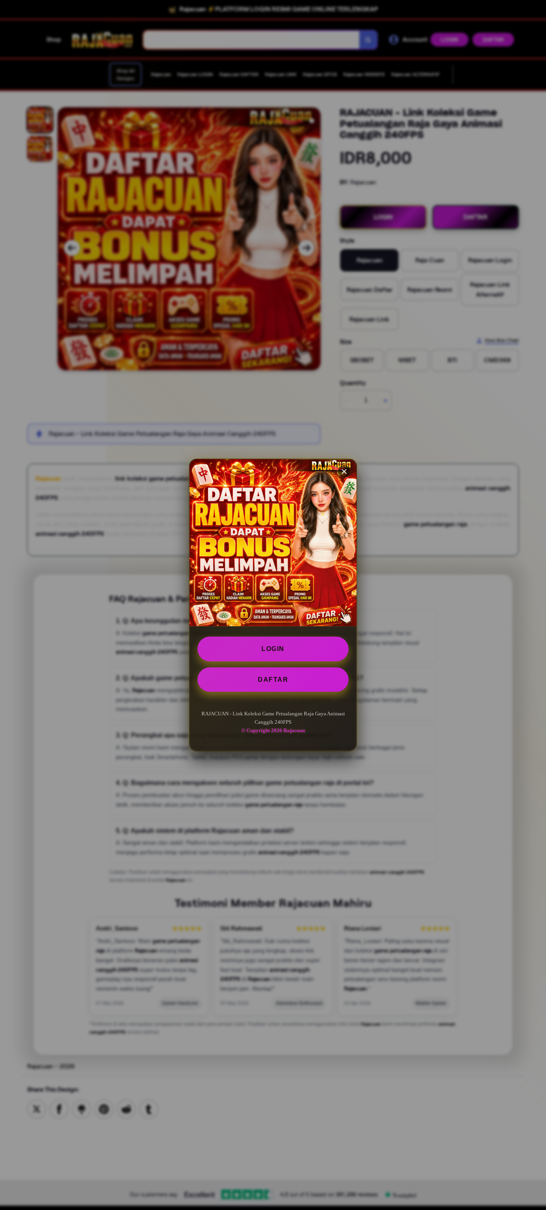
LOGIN (273, 648)
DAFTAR (273, 679)
